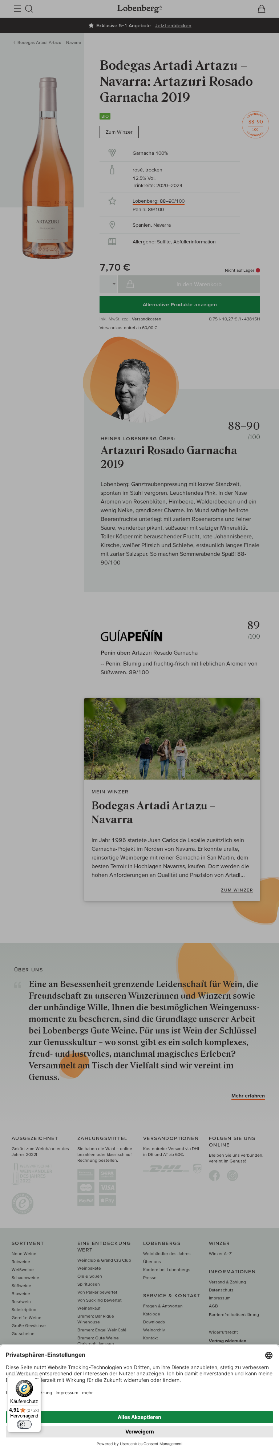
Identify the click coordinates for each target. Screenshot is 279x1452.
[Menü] (36, 1380)
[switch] (24, 1424)
